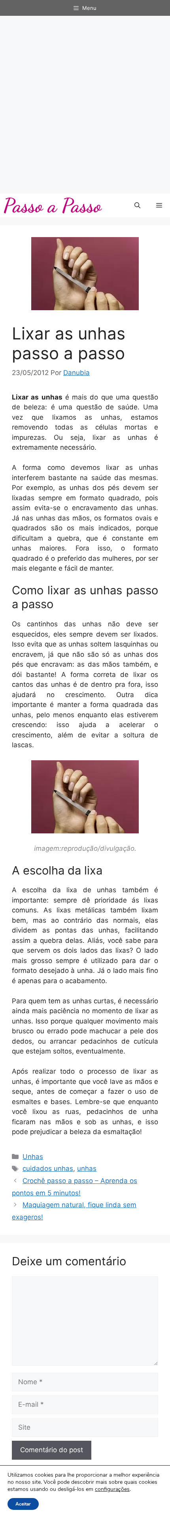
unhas (86, 1168)
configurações (112, 1489)
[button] (137, 205)
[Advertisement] (85, 105)
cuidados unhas (48, 1168)
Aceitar (23, 1504)
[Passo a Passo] (53, 205)
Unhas (33, 1157)
